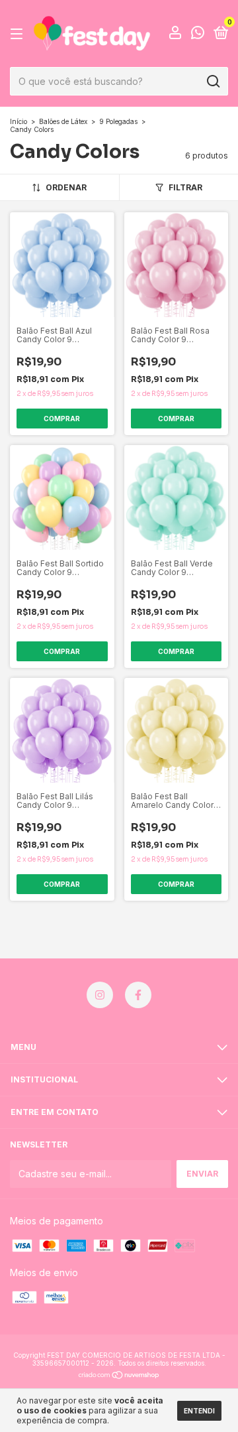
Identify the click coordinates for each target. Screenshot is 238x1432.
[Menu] (19, 34)
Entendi (199, 1411)
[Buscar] (212, 82)
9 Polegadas (118, 121)
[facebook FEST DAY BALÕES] (138, 995)
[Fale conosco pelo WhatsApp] (197, 34)
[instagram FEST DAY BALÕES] (100, 995)
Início (18, 121)
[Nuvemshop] (119, 1376)
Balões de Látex (63, 121)
